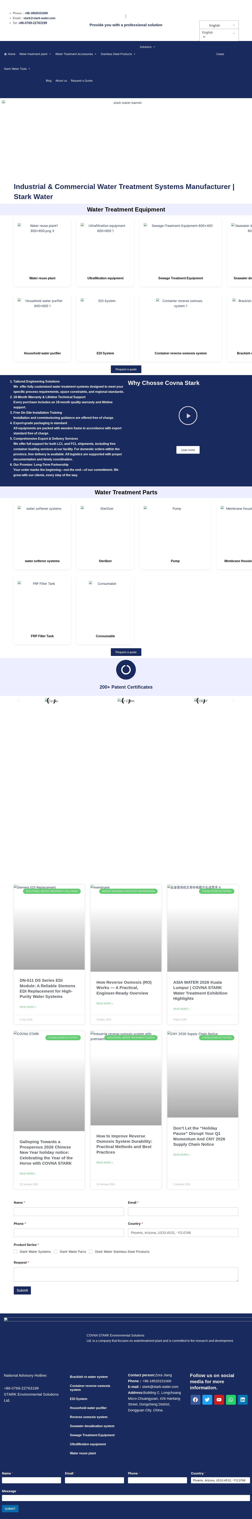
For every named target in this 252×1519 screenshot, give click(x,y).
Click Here (126, 798)
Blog (49, 80)
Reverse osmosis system (88, 1417)
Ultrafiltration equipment (105, 278)
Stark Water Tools (15, 68)
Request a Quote (82, 80)
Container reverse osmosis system (181, 353)
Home (11, 54)
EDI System (105, 353)
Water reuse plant (42, 278)
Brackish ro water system (89, 1376)
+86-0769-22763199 (33, 23)
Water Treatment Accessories (74, 54)
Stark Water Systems (35, 1252)
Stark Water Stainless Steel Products (122, 1252)
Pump (175, 561)
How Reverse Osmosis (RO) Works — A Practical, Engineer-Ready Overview (124, 987)
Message (10, 1491)
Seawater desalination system (92, 1426)
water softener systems (42, 561)
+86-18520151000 (36, 13)
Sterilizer (105, 561)
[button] (218, 32)
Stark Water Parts (73, 1252)
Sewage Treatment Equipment (180, 278)
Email (133, 1202)
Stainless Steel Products (116, 54)
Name (19, 1202)
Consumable (105, 636)
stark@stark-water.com (39, 18)
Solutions (145, 46)
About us (61, 80)
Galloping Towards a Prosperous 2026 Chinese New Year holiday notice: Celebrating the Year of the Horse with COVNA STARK (46, 1152)
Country (135, 1224)
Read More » (28, 1007)
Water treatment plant (33, 54)
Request (21, 1262)
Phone (20, 1224)
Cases (220, 54)
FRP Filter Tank (42, 636)
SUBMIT (10, 1508)
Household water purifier (42, 353)
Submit (22, 1290)
